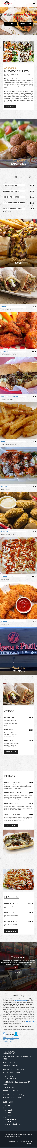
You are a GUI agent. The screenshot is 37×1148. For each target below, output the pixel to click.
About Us (6, 1105)
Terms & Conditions (11, 1122)
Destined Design (25, 1141)
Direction (7, 1115)
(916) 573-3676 (9, 1087)
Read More (10, 106)
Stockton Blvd (25, 24)
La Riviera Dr (10, 24)
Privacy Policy (9, 1119)
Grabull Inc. (28, 1143)
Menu (4, 1108)
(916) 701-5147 (9, 1062)
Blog (4, 1117)
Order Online (18, 286)
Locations (7, 1112)
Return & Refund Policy (13, 1124)
